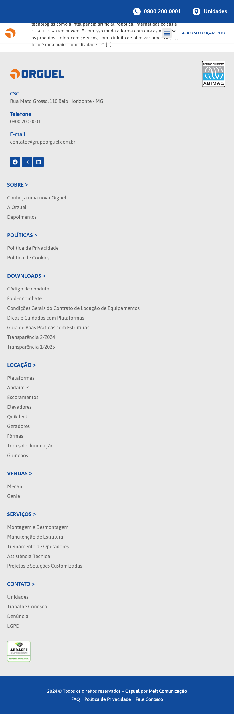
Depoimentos (22, 217)
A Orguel (16, 207)
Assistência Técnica (28, 556)
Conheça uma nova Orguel (36, 198)
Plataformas (20, 378)
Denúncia (18, 616)
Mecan (14, 486)
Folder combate (24, 298)
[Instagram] (27, 162)
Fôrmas (15, 436)
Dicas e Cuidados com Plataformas (45, 318)
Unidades (17, 597)
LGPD (13, 626)
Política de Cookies (28, 258)
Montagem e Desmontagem (37, 527)
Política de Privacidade (32, 248)
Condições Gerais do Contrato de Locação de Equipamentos (73, 308)
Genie (13, 496)
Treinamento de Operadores (38, 546)
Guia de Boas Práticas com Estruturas (48, 327)
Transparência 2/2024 (31, 337)
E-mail (17, 135)
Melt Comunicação (168, 690)
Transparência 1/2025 (31, 347)
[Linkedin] (38, 162)
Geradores (18, 426)
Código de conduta (28, 289)
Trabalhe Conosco (27, 606)
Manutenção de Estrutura (35, 537)
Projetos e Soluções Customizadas (44, 566)
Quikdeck (17, 417)
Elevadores (19, 407)
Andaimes (18, 387)
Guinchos (17, 455)
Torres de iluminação (30, 446)
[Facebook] (15, 162)
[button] (167, 33)
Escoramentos (22, 397)
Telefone (20, 114)
